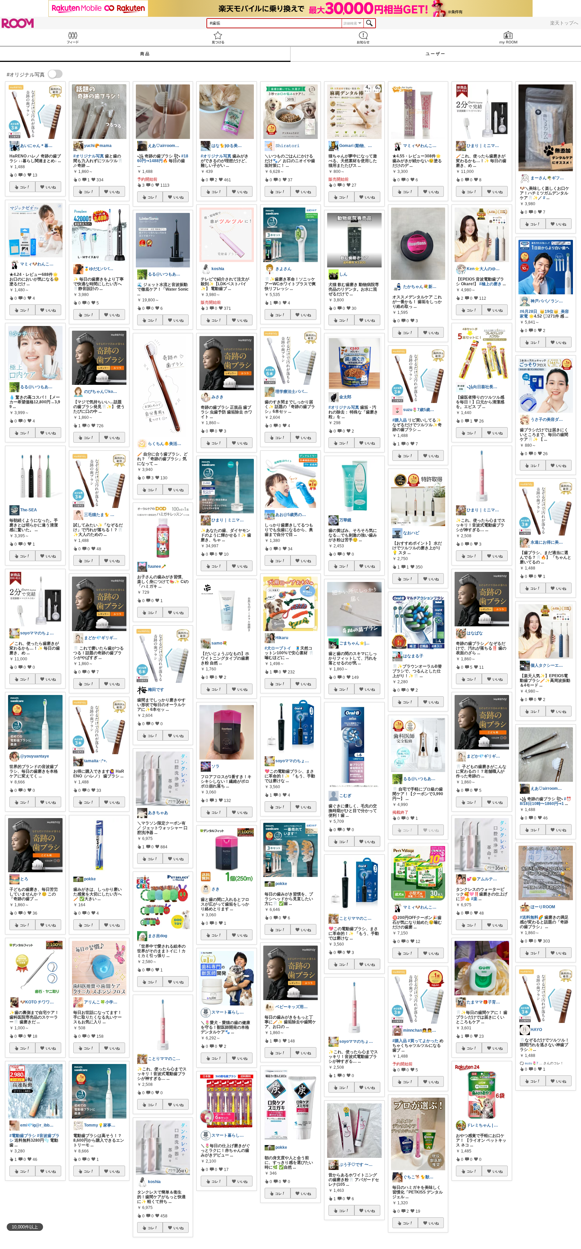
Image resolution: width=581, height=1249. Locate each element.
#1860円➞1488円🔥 (162, 158)
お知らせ (363, 37)
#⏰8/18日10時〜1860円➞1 (545, 801)
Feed (72, 37)
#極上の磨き (490, 284)
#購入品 (399, 420)
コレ (23, 187)
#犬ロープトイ (278, 648)
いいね (51, 187)
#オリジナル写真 (88, 156)
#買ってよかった (423, 1040)
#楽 (474, 898)
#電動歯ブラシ (22, 1135)
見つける (217, 37)
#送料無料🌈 (531, 917)
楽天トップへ (564, 23)
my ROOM (508, 37)
